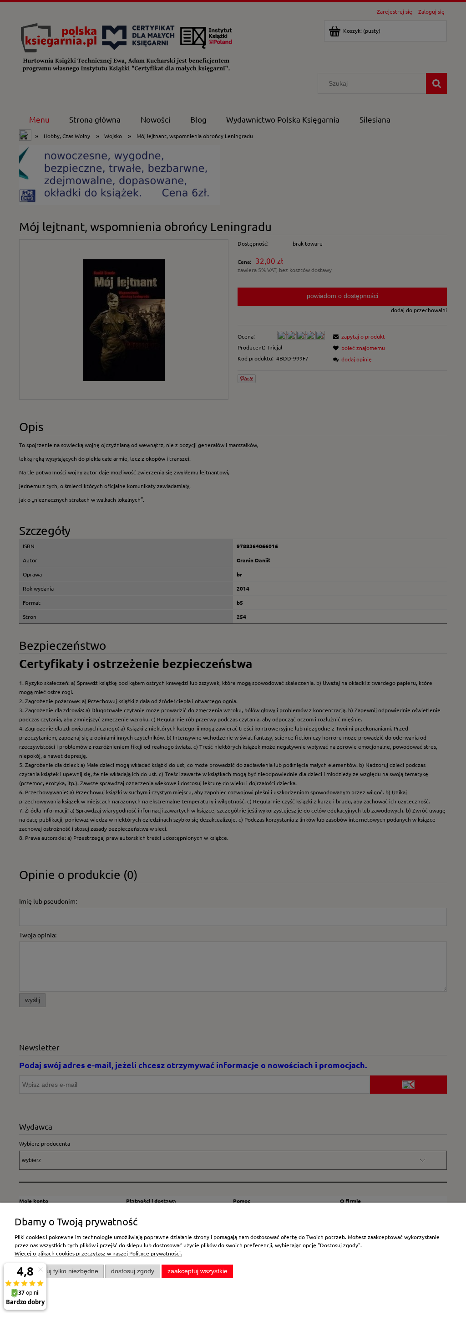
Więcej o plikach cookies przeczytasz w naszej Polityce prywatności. (98, 1253)
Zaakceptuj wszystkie (197, 1271)
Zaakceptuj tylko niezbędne (59, 1271)
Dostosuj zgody (132, 1271)
